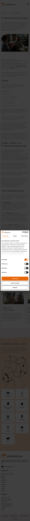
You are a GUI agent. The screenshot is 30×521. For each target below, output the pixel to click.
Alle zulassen (15, 278)
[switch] (26, 264)
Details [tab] (15, 236)
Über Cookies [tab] (24, 236)
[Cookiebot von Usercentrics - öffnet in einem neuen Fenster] (22, 232)
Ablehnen (15, 287)
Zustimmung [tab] (5, 236)
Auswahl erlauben (15, 283)
